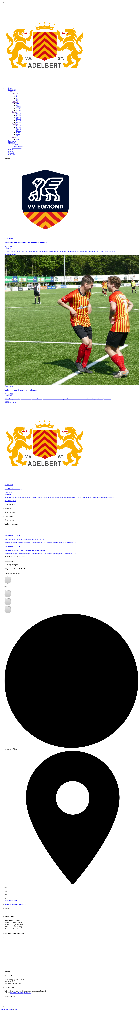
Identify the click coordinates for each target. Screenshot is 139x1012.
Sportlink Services (7, 1009)
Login (16, 1009)
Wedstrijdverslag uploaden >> (15, 904)
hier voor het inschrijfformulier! (20, 993)
